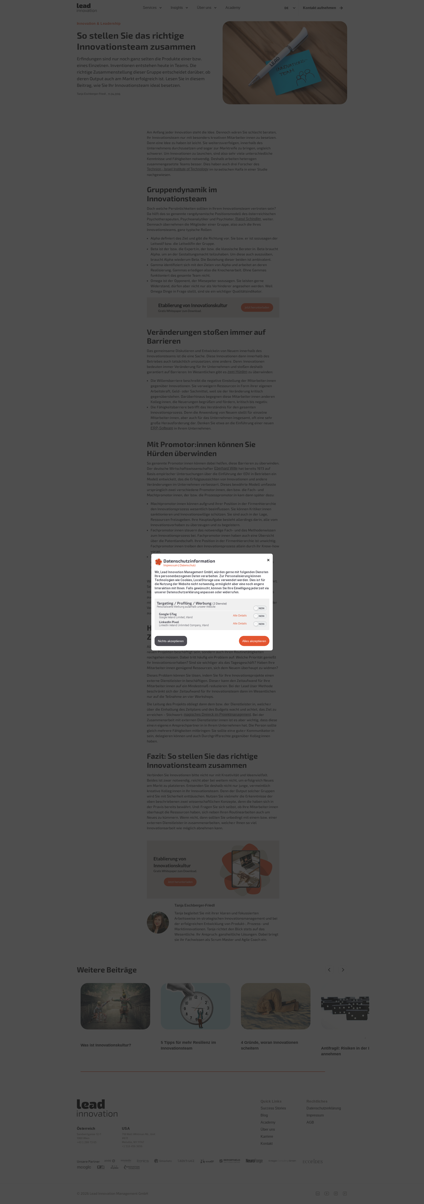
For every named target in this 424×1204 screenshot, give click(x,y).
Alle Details (240, 615)
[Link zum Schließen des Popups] (268, 560)
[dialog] (212, 602)
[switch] (260, 608)
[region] (212, 615)
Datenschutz (188, 565)
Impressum (170, 565)
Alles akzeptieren (254, 641)
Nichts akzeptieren (171, 641)
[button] (256, 608)
